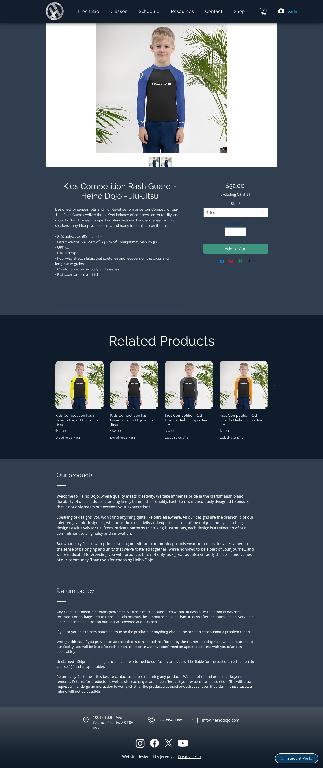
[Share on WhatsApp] (240, 261)
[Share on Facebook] (222, 261)
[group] (161, 400)
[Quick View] (79, 385)
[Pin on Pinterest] (231, 261)
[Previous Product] (48, 385)
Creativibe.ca (189, 756)
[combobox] (235, 212)
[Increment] (243, 232)
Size (235, 203)
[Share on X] (249, 261)
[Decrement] (228, 232)
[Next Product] (274, 385)
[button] (119, 11)
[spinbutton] (235, 232)
